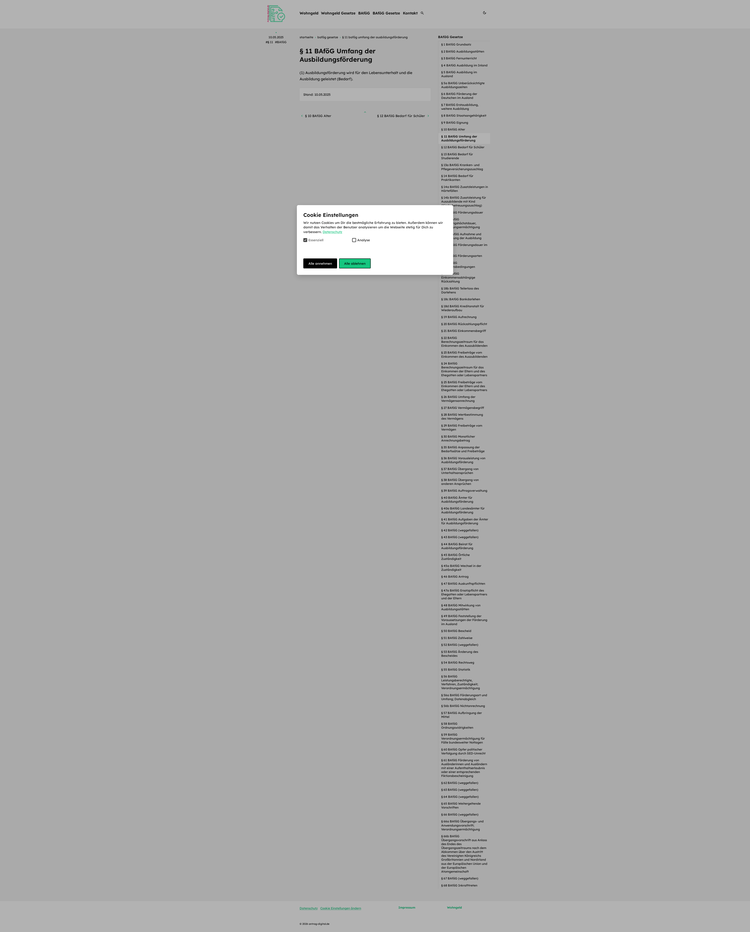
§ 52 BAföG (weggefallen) (460, 645)
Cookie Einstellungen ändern (340, 908)
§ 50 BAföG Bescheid (456, 631)
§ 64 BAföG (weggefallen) (460, 797)
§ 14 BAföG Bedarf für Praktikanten (457, 178)
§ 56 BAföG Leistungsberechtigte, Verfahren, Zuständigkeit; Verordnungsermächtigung (461, 682)
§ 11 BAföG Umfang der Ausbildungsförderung (459, 138)
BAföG (364, 13)
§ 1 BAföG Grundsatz (456, 44)
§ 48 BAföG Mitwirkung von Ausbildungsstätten (460, 607)
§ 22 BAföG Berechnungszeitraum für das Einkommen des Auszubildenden (464, 342)
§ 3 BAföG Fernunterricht (459, 58)
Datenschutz (309, 908)
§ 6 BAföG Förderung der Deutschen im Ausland (459, 96)
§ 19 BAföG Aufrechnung (459, 317)
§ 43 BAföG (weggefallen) (460, 537)
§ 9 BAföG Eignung (455, 122)
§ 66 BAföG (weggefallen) (460, 814)
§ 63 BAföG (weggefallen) (460, 790)
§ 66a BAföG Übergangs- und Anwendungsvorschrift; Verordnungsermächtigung (462, 825)
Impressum (406, 907)
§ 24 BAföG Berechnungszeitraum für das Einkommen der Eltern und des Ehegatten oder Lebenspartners (464, 369)
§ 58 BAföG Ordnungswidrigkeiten (457, 725)
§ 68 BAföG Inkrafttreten (459, 885)
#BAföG (281, 42)
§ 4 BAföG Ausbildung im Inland (464, 65)
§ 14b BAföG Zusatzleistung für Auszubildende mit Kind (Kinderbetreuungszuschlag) (463, 201)
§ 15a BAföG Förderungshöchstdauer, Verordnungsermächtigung (461, 223)
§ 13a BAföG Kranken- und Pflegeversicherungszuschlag (462, 167)
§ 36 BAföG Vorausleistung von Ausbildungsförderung (463, 460)
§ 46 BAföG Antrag (455, 576)
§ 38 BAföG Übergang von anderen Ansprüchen (460, 482)
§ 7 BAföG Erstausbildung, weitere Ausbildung (460, 107)
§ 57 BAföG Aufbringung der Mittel (461, 715)
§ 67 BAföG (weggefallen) (460, 878)
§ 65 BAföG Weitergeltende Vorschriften (461, 805)
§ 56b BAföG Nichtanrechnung (463, 706)
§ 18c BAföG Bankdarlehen (461, 299)
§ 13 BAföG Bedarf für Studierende (457, 156)
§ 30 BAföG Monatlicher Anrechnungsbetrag (458, 438)
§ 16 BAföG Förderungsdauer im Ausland (464, 247)
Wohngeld (309, 13)
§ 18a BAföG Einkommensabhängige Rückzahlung (458, 277)
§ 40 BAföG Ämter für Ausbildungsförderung (457, 499)
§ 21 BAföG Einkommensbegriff (464, 331)
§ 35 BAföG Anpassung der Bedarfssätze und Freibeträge (463, 449)
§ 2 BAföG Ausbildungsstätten (463, 51)
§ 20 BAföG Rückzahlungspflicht (464, 324)
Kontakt (410, 13)
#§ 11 (269, 42)
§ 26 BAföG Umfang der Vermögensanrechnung (458, 399)
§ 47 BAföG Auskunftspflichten (463, 583)
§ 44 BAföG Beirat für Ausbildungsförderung (457, 546)
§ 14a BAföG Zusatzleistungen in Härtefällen (464, 189)
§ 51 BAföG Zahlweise (457, 638)
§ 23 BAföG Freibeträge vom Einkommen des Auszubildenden (464, 354)
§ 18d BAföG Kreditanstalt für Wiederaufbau (462, 308)
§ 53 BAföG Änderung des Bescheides (459, 654)
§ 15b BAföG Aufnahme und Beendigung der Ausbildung (461, 236)
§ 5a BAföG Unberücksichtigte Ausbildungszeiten (463, 85)
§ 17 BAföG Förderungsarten (462, 256)
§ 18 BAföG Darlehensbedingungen (458, 265)
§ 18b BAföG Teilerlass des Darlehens (460, 290)
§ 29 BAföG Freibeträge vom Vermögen (461, 427)
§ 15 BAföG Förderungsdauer (462, 212)
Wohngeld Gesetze (338, 13)
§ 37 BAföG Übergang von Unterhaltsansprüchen (460, 471)
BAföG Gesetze (386, 13)
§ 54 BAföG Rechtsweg (458, 662)
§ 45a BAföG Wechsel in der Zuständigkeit (461, 568)
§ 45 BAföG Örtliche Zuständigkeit (455, 557)
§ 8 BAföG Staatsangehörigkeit (464, 115)
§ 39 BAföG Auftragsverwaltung (464, 490)
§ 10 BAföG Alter (453, 129)
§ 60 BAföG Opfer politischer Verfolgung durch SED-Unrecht (463, 751)
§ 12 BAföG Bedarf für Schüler (463, 147)
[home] (276, 13)
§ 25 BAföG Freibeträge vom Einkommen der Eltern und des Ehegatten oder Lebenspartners (464, 386)
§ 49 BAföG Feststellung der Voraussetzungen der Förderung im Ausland (464, 620)
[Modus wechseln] (484, 13)
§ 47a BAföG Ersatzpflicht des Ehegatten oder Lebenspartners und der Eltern (464, 594)
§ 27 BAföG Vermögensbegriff (463, 408)
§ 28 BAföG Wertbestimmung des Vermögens (462, 416)
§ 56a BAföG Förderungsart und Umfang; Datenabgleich (464, 697)
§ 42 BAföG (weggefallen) (460, 530)
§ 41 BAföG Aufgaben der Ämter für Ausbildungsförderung (464, 521)
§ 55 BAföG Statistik (456, 669)
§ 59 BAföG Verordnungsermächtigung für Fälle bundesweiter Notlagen (463, 738)
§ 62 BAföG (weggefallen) (460, 783)
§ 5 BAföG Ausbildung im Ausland (459, 74)
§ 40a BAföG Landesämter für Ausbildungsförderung (463, 510)
